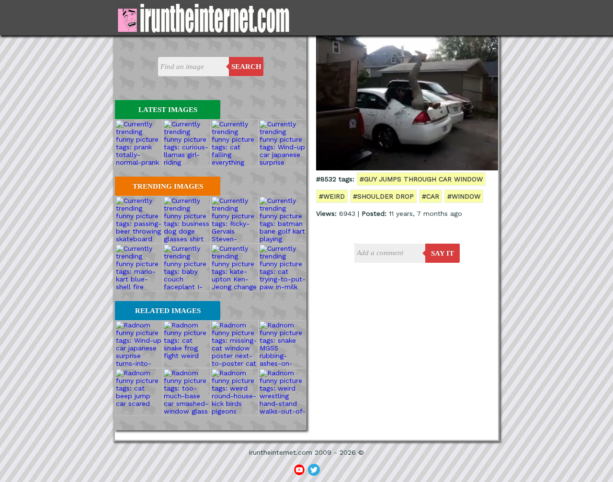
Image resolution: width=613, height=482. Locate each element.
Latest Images (167, 109)
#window (463, 196)
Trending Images (168, 186)
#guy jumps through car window (421, 179)
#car (430, 196)
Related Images (168, 310)
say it (442, 253)
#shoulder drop (383, 196)
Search (246, 66)
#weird (332, 196)
